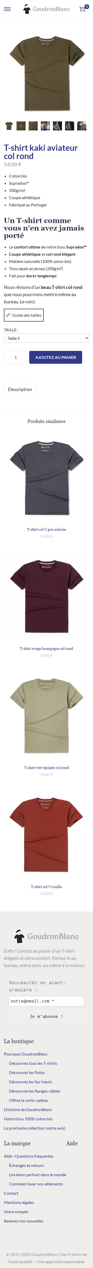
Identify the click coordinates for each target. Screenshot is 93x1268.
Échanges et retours (26, 1165)
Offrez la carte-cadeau (28, 1100)
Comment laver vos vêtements (36, 1183)
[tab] (46, 389)
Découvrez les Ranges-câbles (34, 1090)
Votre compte (16, 1211)
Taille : (11, 329)
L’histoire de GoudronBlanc (28, 1109)
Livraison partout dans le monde (37, 1174)
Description (20, 389)
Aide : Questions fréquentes (28, 1156)
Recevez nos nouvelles (23, 1220)
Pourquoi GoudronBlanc (26, 1053)
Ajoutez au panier (55, 357)
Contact (11, 1193)
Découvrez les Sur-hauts (30, 1081)
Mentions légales (19, 1202)
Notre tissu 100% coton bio (28, 1118)
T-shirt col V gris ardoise (46, 529)
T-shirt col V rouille (46, 886)
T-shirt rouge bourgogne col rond (46, 648)
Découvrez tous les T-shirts (33, 1063)
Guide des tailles (26, 315)
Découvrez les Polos (27, 1072)
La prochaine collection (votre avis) (34, 1127)
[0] (82, 9)
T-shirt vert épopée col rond (46, 767)
